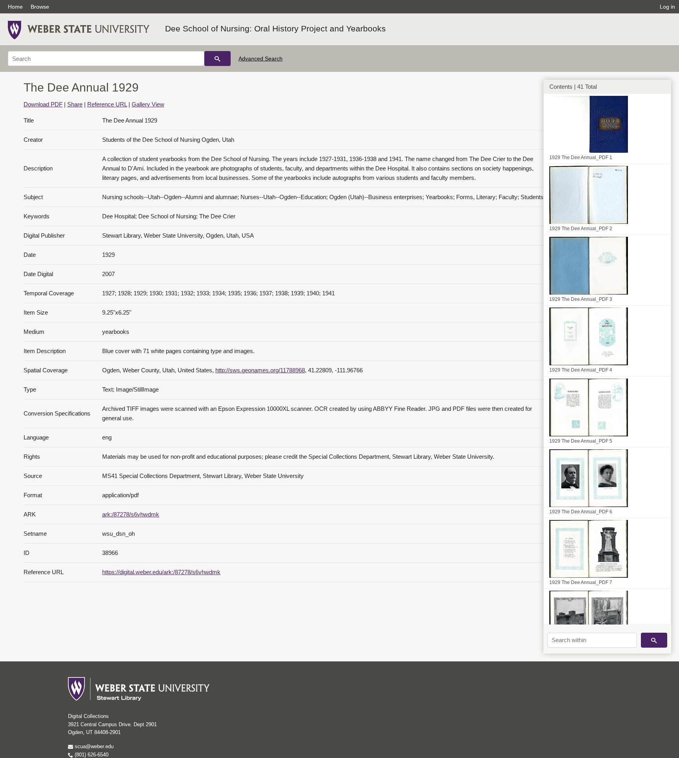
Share (75, 104)
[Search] (217, 58)
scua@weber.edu (93, 746)
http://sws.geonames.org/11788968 (260, 370)
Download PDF (43, 104)
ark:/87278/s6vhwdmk (130, 514)
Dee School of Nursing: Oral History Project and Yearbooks (275, 28)
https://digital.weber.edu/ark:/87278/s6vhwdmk (161, 572)
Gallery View (148, 104)
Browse (40, 7)
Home (15, 7)
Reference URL (107, 104)
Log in (667, 7)
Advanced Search (261, 58)
